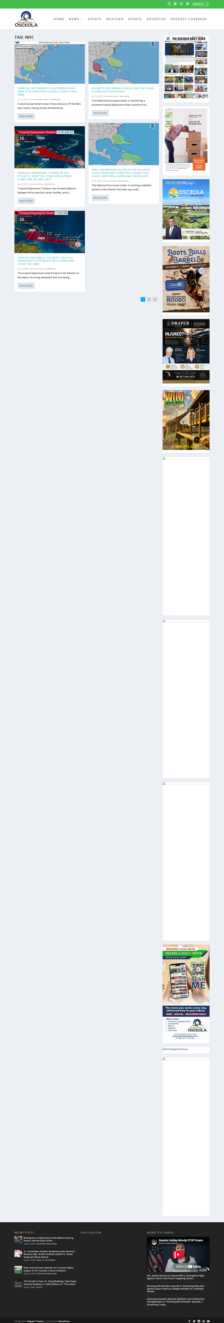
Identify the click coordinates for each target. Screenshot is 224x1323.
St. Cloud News (48, 1260)
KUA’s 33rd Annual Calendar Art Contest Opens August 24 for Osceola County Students (48, 1269)
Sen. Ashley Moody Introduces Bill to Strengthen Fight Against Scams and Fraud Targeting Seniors (175, 1277)
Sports (135, 19)
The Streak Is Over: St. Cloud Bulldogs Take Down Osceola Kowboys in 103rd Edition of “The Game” (50, 1282)
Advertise (156, 19)
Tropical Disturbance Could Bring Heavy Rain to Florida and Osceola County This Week (47, 91)
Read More (26, 116)
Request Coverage (189, 19)
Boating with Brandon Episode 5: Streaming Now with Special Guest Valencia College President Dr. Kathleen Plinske (175, 1289)
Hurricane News (36, 99)
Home (59, 19)
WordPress (64, 1321)
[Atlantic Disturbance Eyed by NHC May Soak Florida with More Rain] (124, 63)
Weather (114, 19)
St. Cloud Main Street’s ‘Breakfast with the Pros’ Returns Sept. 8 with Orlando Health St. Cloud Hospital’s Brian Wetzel (49, 1254)
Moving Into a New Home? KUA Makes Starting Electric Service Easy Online (48, 1239)
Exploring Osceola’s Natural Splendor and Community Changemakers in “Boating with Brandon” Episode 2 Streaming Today (175, 1302)
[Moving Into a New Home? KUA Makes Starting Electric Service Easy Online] (18, 1240)
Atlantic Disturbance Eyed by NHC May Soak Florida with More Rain (123, 90)
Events (95, 19)
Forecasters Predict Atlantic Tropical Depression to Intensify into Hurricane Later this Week (46, 261)
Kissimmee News (44, 1243)
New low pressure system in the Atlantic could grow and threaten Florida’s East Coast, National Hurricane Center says (121, 173)
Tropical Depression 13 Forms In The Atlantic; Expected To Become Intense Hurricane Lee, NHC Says (44, 176)
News (74, 19)
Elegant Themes (35, 1321)
